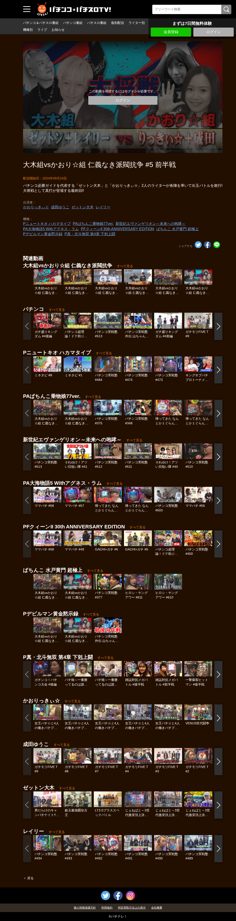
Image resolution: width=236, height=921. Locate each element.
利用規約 (106, 907)
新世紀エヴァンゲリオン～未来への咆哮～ (150, 224)
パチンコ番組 (73, 23)
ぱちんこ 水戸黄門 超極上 (177, 229)
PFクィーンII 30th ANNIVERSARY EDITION (117, 229)
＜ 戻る (28, 878)
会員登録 (171, 32)
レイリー (103, 207)
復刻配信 (117, 23)
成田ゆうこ (60, 207)
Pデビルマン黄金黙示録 (42, 234)
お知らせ (58, 29)
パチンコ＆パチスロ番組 (41, 23)
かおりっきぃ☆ (36, 207)
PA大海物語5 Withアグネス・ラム (51, 229)
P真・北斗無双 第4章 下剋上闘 (90, 234)
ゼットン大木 (82, 207)
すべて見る (125, 266)
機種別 (28, 29)
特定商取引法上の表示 (132, 907)
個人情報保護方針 (85, 907)
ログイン (213, 32)
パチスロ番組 (96, 23)
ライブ (42, 29)
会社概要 (156, 907)
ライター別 (137, 23)
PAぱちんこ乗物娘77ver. (93, 224)
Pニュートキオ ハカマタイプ (47, 224)
